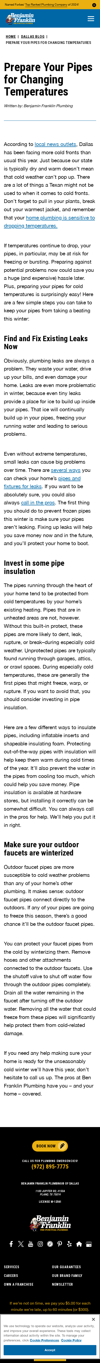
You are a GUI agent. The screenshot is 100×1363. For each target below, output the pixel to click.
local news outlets (55, 144)
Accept (50, 1350)
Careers (11, 1276)
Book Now (46, 1146)
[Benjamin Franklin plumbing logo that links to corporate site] (20, 19)
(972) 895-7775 (50, 1166)
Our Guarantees (66, 1267)
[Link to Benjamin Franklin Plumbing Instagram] (40, 1244)
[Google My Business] (89, 1244)
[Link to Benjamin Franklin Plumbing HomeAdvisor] (79, 1244)
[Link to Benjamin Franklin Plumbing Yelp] (69, 1244)
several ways (66, 470)
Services (11, 1267)
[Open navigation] (91, 19)
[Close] (93, 1319)
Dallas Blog (33, 36)
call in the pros (38, 502)
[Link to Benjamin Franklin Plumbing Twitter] (21, 1244)
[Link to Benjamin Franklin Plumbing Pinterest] (60, 1244)
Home (11, 36)
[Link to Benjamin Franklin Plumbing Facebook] (11, 1244)
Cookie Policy (71, 1340)
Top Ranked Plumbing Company (46, 4)
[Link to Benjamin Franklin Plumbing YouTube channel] (30, 1244)
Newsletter (62, 1284)
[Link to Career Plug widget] (50, 1244)
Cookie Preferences (44, 1340)
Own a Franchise (18, 1284)
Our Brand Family (67, 1276)
